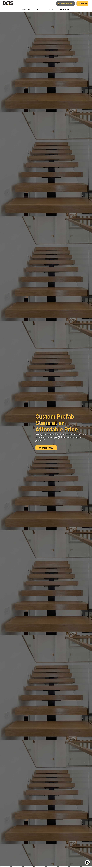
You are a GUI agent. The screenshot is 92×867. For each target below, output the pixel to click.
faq (38, 9)
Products (26, 9)
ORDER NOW (82, 4)
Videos (50, 9)
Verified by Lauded (83, 863)
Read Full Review (54, 863)
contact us (65, 9)
